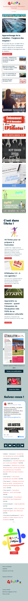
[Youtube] (10, 445)
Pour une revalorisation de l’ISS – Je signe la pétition (9, 74)
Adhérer (5, 568)
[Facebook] (6, 445)
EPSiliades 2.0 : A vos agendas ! (12, 274)
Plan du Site (6, 594)
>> (14, 522)
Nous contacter (7, 566)
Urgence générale (19, 504)
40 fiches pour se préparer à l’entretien (12, 242)
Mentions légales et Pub (10, 591)
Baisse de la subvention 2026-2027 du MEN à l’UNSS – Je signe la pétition (10, 68)
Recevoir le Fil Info (8, 571)
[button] (3, 349)
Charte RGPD (6, 589)
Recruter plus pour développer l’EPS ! (7, 80)
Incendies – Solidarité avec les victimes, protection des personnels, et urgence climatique (10, 59)
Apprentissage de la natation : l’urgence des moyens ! (13, 38)
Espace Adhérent (7, 576)
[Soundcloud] (14, 445)
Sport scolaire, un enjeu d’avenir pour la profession (13, 517)
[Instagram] (18, 445)
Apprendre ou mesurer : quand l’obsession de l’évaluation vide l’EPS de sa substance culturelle (13, 307)
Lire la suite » (7, 54)
